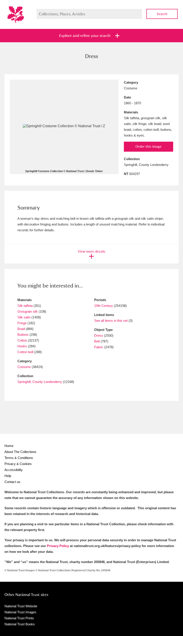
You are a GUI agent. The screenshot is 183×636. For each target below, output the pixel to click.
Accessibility (13, 470)
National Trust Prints (19, 618)
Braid (21, 329)
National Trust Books (19, 624)
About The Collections (20, 452)
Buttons (23, 334)
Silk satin (24, 317)
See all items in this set (111, 320)
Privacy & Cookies (18, 464)
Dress (98, 335)
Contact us (12, 482)
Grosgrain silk (27, 311)
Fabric (98, 347)
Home (8, 446)
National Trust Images (20, 612)
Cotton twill (25, 352)
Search (162, 14)
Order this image (148, 146)
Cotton (22, 340)
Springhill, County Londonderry (39, 382)
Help (7, 476)
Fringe (22, 323)
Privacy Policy (58, 546)
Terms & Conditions (18, 458)
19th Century (103, 306)
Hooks (22, 346)
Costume (24, 367)
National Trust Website (20, 606)
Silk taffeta (25, 306)
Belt (97, 341)
